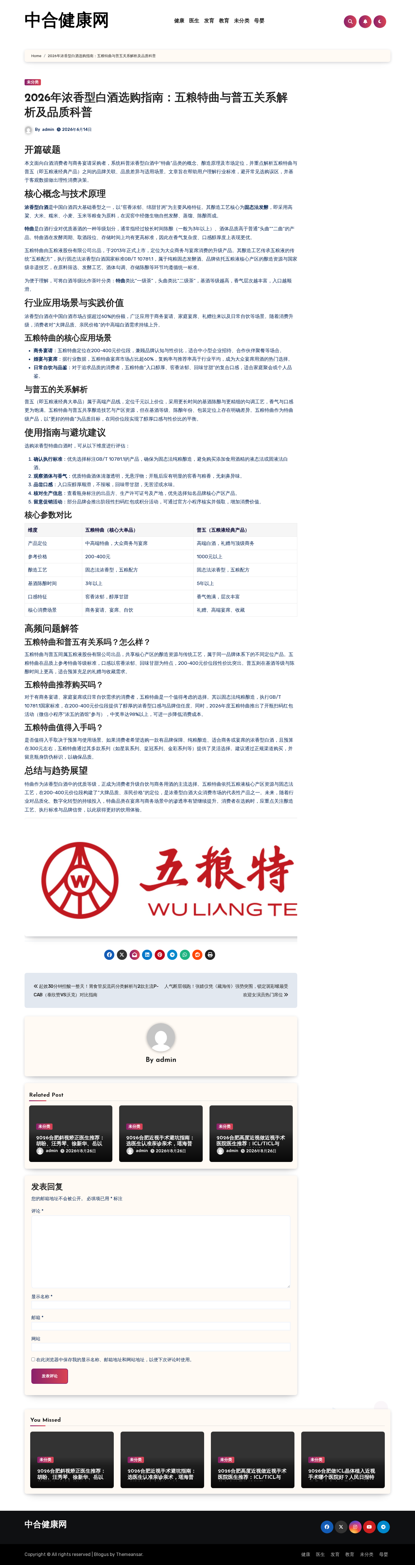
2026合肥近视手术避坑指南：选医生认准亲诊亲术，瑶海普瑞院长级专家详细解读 (160, 1144)
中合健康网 (67, 21)
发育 (209, 21)
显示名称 (42, 1296)
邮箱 (37, 1317)
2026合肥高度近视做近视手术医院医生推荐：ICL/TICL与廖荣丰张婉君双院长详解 (251, 1144)
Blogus (101, 1554)
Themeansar (129, 1554)
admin (48, 129)
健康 (179, 21)
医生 (194, 21)
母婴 (259, 21)
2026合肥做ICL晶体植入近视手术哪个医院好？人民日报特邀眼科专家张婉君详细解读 (341, 1477)
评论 (37, 1211)
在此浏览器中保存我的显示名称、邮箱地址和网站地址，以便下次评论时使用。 (115, 1359)
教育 (224, 21)
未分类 (242, 21)
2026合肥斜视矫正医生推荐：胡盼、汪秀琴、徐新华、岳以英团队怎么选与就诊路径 (70, 1144)
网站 (35, 1338)
